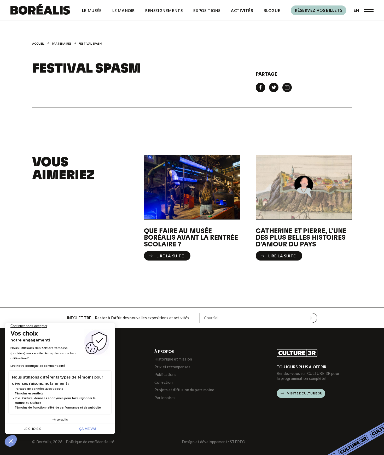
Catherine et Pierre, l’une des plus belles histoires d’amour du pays (301, 237)
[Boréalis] (40, 10)
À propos (164, 351)
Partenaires (62, 43)
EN (356, 10)
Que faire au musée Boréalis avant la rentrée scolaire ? (191, 237)
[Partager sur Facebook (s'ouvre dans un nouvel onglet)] (260, 87)
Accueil (38, 43)
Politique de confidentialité (90, 441)
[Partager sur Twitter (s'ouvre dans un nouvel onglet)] (273, 87)
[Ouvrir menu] (369, 10)
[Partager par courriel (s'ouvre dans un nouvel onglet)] (287, 87)
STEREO (237, 441)
